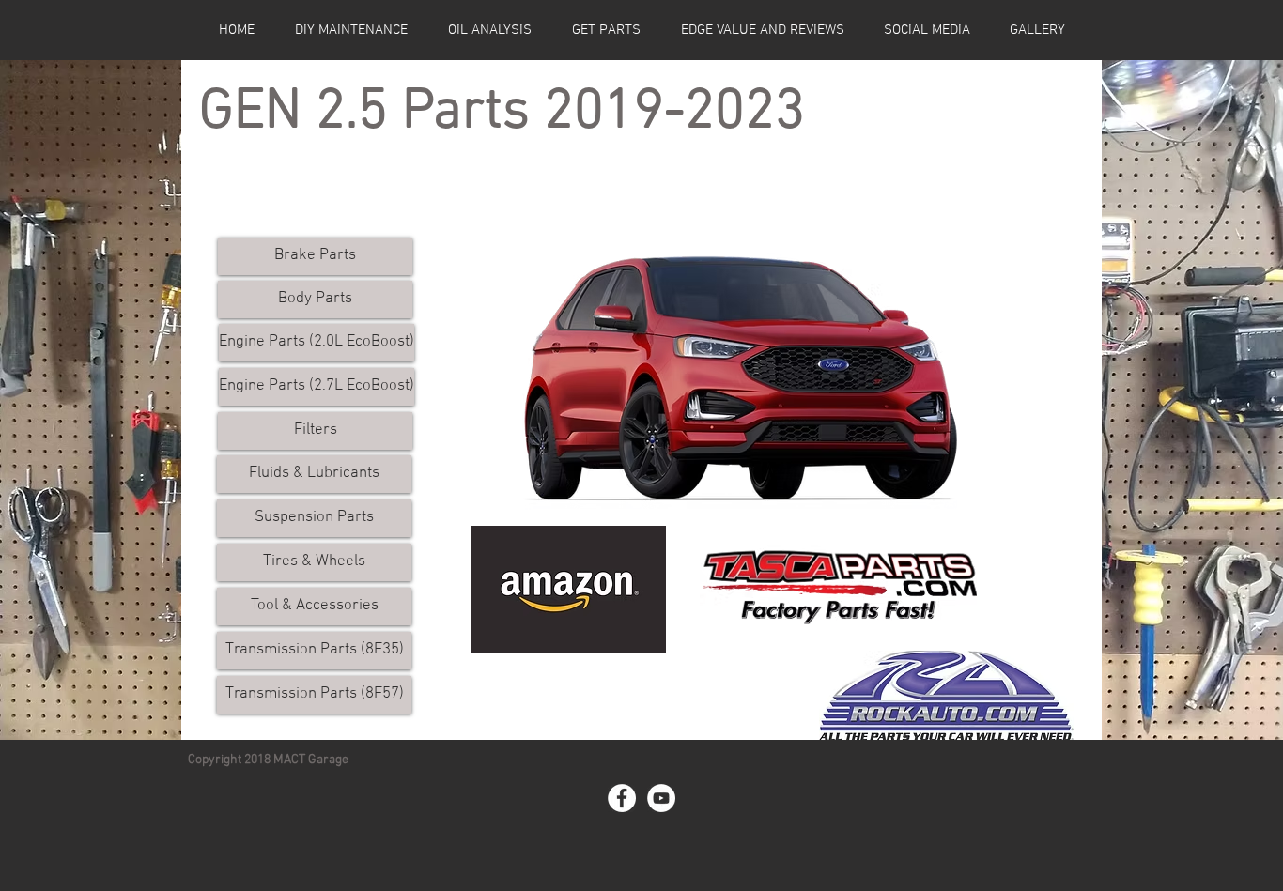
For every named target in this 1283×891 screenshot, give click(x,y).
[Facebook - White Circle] (622, 798)
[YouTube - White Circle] (661, 798)
